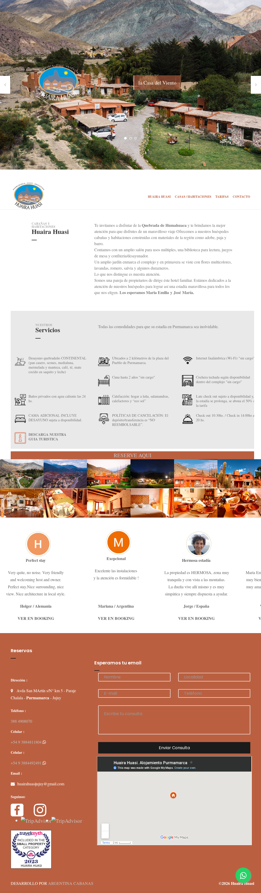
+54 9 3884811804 (27, 742)
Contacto (241, 196)
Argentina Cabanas (70, 883)
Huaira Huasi (159, 196)
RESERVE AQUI (132, 455)
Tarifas (222, 196)
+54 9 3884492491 (27, 762)
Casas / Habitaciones (193, 196)
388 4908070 (21, 721)
